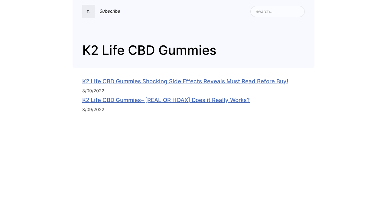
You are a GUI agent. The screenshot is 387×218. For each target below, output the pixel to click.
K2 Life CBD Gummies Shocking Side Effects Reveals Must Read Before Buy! (185, 81)
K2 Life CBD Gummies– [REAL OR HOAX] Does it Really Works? (166, 100)
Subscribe (109, 11)
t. (88, 11)
